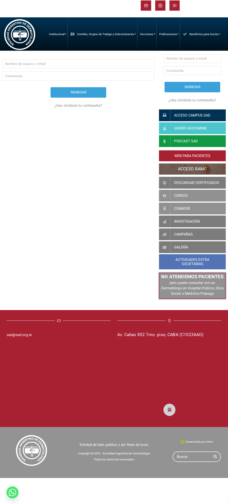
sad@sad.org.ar (19, 335)
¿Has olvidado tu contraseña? (78, 105)
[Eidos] (196, 441)
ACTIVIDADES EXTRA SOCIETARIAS (192, 262)
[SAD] (19, 34)
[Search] (215, 457)
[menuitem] (56, 34)
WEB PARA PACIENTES (192, 156)
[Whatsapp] (12, 492)
